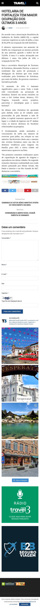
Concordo (24, 604)
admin (10, 28)
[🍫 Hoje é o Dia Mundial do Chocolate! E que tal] (20, 458)
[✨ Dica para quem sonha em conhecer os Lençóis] (20, 421)
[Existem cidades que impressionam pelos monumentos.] (20, 346)
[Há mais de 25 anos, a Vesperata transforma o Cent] (20, 383)
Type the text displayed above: (12, 301)
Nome (4, 265)
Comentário (6, 238)
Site (3, 283)
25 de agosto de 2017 (22, 28)
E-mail (4, 274)
